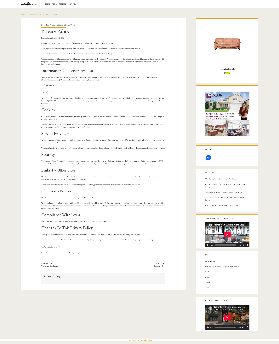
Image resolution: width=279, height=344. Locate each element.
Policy (207, 277)
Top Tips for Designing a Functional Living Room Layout (223, 192)
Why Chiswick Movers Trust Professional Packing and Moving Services (225, 199)
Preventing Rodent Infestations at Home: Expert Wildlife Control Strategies (226, 185)
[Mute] (243, 245)
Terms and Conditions (49, 266)
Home (47, 4)
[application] (227, 234)
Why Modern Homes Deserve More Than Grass (220, 179)
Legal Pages (36, 14)
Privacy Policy (131, 340)
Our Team (73, 4)
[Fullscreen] (247, 245)
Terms (207, 288)
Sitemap (207, 282)
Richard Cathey (70, 25)
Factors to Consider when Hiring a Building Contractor (222, 267)
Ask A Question (59, 4)
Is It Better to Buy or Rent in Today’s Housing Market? (222, 205)
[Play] (208, 245)
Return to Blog (159, 266)
